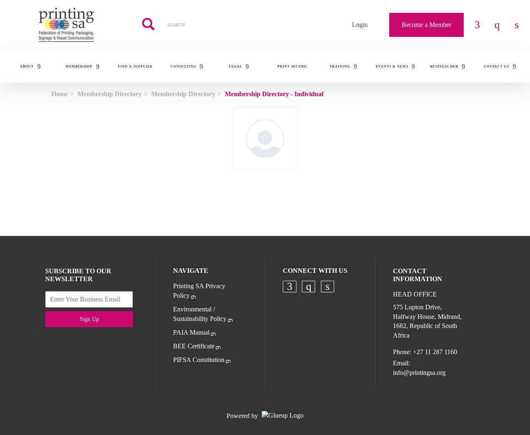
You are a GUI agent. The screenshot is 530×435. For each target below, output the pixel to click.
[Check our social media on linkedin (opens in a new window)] (327, 286)
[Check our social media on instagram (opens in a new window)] (308, 286)
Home (59, 93)
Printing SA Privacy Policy (199, 290)
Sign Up (89, 319)
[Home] (66, 25)
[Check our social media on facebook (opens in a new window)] (289, 286)
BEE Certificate (193, 346)
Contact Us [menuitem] (496, 66)
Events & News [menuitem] (392, 66)
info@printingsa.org (419, 372)
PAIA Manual (191, 332)
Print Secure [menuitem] (292, 66)
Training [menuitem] (340, 66)
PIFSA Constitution (198, 359)
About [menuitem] (27, 66)
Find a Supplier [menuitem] (135, 66)
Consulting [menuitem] (183, 66)
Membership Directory (109, 93)
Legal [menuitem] (235, 66)
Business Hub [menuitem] (444, 66)
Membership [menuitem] (78, 66)
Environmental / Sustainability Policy (199, 314)
